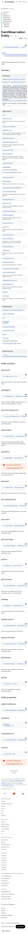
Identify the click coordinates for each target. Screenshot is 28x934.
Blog (2, 813)
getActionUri (6, 118)
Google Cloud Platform (6, 915)
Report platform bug (6, 891)
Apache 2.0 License (5, 783)
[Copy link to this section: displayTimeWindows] (17, 704)
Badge (12, 126)
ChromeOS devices (5, 844)
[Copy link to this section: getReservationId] (14, 619)
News (2, 811)
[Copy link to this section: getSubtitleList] (12, 658)
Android (3, 801)
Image (12, 211)
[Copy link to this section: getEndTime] (11, 452)
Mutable (5, 126)
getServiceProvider (8, 272)
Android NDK (4, 885)
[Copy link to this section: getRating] (9, 599)
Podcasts (3, 815)
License (8, 923)
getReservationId (8, 262)
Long (9, 163)
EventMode (6, 321)
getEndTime (6, 167)
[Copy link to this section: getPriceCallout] (13, 579)
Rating (10, 246)
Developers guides (5, 878)
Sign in (24, 1)
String (10, 150)
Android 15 (3, 860)
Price (10, 223)
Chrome (3, 910)
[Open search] (17, 2)
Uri (4, 115)
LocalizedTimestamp (14, 187)
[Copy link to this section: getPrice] (8, 560)
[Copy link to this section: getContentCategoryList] (19, 410)
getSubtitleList (7, 284)
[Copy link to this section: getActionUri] (11, 370)
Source (3, 808)
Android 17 (3, 855)
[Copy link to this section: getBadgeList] (11, 390)
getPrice (5, 227)
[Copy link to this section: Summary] (10, 70)
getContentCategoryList (10, 142)
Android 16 (3, 858)
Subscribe (20, 926)
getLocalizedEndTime (11, 172)
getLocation (6, 203)
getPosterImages (7, 215)
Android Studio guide (6, 876)
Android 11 (3, 869)
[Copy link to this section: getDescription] (13, 430)
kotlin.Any (3, 53)
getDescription (7, 154)
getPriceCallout (7, 238)
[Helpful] (10, 9)
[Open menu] (2, 2)
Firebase (3, 913)
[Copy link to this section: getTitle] (7, 678)
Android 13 (3, 865)
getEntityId (6, 181)
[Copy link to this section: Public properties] (17, 698)
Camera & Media (5, 829)
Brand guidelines (15, 923)
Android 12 (3, 867)
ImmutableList (7, 310)
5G (2, 833)
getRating (5, 250)
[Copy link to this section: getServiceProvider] (16, 638)
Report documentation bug (7, 894)
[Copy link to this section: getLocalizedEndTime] (17, 500)
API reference (4, 880)
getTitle (5, 296)
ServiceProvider (13, 268)
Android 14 (3, 862)
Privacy (3, 831)
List (9, 126)
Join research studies (6, 898)
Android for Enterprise (6, 803)
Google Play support (6, 896)
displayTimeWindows (8, 314)
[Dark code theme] (26, 45)
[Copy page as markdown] (15, 36)
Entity (23, 47)
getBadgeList (6, 130)
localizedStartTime (8, 330)
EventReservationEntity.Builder (15, 79)
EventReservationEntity (13, 47)
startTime (5, 338)
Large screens (4, 840)
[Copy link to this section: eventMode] (10, 718)
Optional (5, 150)
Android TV (3, 849)
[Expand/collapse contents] (10, 12)
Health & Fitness (5, 826)
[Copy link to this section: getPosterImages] (14, 540)
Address (10, 199)
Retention (6, 97)
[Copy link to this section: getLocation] (11, 520)
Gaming (3, 821)
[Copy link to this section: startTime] (9, 748)
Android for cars (5, 847)
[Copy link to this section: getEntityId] (10, 481)
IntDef (5, 86)
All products (4, 917)
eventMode (5, 323)
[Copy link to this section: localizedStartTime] (15, 734)
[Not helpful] (13, 9)
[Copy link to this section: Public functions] (16, 364)
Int (12, 138)
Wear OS (3, 842)
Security (3, 806)
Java (25, 38)
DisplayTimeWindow (16, 310)
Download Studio (5, 883)
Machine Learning (5, 824)
